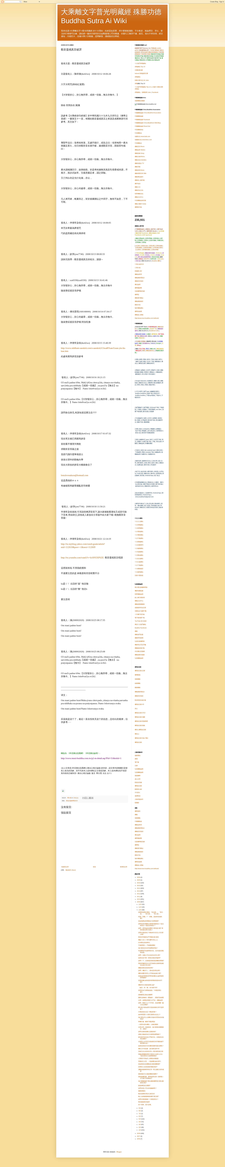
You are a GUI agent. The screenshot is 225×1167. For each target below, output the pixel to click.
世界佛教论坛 (139, 193)
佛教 (143, 350)
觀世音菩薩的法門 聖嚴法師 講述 (148, 937)
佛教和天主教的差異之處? (146, 985)
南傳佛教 (137, 683)
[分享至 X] (88, 798)
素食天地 (137, 305)
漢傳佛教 (137, 679)
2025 (139, 880)
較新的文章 (65, 867)
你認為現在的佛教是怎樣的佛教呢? (149, 1064)
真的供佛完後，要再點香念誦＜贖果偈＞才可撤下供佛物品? (151, 1077)
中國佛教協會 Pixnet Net (142, 126)
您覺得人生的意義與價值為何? (147, 1067)
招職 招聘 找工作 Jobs (142, 80)
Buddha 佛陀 (156, 261)
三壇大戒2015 (139, 264)
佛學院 (137, 294)
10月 (140, 910)
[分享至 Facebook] (90, 798)
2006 (139, 1139)
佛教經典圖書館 (153, 52)
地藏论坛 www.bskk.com (142, 136)
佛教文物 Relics (140, 156)
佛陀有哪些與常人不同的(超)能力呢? (149, 973)
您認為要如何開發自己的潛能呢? (148, 921)
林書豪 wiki (138, 271)
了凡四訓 (152, 50)
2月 (140, 1127)
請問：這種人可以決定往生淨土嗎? (149, 955)
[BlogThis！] (85, 798)
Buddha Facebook (140, 628)
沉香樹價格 (159, 246)
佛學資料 (137, 811)
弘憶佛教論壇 (139, 658)
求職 (136, 83)
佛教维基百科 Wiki (140, 173)
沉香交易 (151, 246)
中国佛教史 (138, 143)
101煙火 (137, 792)
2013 (139, 891)
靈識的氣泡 (141, 1091)
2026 (139, 877)
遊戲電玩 (137, 755)
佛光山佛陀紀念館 (140, 729)
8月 (140, 1111)
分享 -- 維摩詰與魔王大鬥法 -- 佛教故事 (150, 1000)
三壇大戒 (137, 267)
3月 (140, 1124)
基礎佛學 (137, 775)
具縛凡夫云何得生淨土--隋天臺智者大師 (150, 1051)
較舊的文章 (123, 867)
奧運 (136, 759)
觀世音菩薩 (138, 782)
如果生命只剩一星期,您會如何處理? (149, 958)
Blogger (119, 1152)
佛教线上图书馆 (140, 180)
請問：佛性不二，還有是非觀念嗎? (149, 970)
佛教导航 (137, 167)
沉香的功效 (144, 246)
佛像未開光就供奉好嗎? (145, 968)
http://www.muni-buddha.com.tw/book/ (147, 318)
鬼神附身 (137, 796)
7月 (140, 1113)
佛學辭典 (137, 675)
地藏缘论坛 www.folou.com (143, 140)
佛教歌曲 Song (139, 153)
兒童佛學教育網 (140, 291)
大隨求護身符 (139, 799)
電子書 (137, 762)
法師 (136, 765)
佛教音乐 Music (139, 146)
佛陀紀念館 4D (139, 704)
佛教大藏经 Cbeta (140, 204)
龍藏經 (137, 803)
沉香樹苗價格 (147, 247)
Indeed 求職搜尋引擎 (141, 73)
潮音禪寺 (147, 259)
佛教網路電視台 (140, 278)
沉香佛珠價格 (146, 249)
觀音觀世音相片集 (140, 700)
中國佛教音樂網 (146, 54)
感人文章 (137, 779)
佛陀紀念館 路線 (140, 725)
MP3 (139, 545)
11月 (140, 907)
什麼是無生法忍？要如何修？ (147, 1012)
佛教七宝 (137, 187)
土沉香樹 (138, 249)
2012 (139, 894)
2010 (139, 899)
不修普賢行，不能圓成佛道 (146, 945)
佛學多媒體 (144, 52)
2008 (139, 1133)
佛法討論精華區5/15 (72, 800)
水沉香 (137, 246)
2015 (139, 885)
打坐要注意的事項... (144, 942)
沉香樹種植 (138, 247)
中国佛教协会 (139, 129)
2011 (139, 896)
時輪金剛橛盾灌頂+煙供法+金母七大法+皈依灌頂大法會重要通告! (150, 1055)
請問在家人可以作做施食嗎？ (147, 1088)
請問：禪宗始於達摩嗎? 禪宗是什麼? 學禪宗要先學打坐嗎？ (150, 929)
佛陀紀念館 (138, 742)
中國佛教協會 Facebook (142, 119)
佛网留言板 (138, 207)
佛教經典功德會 (140, 655)
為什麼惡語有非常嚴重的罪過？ (148, 948)
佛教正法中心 (139, 197)
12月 (140, 904)
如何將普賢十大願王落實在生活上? (149, 1014)
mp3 (140, 611)
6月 (140, 1116)
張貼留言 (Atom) (71, 870)
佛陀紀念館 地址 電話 (141, 738)
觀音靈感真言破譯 (144, 1102)
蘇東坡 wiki (138, 789)
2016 (139, 883)
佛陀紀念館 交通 (140, 671)
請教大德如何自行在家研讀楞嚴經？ (149, 1034)
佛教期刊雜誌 (139, 298)
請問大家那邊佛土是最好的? (147, 1031)
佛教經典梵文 (150, 350)
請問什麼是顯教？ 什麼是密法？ (148, 1099)
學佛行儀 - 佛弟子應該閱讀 (146, 1021)
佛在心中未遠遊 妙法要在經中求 (148, 1049)
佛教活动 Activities (140, 160)
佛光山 (137, 734)
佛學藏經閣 (138, 288)
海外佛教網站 (139, 308)
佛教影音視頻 (139, 281)
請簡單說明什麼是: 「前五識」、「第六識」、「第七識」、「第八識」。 (150, 913)
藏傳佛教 (137, 687)
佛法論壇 (137, 284)
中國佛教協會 (139, 116)
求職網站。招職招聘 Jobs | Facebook (146, 92)
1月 (140, 1130)
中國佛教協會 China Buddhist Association (148, 113)
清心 (136, 708)
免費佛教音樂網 (140, 101)
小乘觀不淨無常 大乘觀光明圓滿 (148, 1058)
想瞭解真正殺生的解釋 (145, 995)
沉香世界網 (154, 249)
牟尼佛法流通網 (140, 651)
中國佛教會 (138, 821)
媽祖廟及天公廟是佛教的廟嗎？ (148, 1074)
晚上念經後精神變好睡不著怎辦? (148, 1096)
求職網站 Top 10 (140, 67)
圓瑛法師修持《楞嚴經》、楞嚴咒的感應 (151, 997)
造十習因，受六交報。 (145, 1104)
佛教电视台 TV (139, 163)
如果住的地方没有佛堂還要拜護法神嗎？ (151, 1046)
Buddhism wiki (154, 331)
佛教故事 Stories (140, 150)
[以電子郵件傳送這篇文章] (83, 798)
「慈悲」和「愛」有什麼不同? (147, 987)
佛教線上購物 (139, 315)
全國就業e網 (139, 70)
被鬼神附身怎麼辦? (144, 1085)
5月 (140, 1119)
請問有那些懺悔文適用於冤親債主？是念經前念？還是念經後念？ (151, 924)
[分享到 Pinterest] (92, 798)
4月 (140, 1122)
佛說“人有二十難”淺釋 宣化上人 (148, 940)
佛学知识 (137, 183)
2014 (139, 888)
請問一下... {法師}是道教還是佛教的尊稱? (151, 960)
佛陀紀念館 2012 (140, 713)
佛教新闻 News (139, 170)
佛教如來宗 (138, 274)
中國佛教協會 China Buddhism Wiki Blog (148, 123)
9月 (140, 1108)
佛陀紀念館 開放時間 (141, 721)
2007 (139, 1136)
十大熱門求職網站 (140, 63)
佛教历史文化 (139, 190)
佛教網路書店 (139, 301)
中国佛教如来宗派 (140, 200)
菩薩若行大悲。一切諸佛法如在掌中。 (150, 1061)
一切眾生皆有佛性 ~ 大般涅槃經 (148, 1024)
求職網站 (137, 77)
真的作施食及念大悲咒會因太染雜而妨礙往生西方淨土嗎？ (151, 964)
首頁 (94, 867)
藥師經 (157, 50)
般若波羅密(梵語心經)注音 (146, 1094)
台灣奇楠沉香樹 (158, 247)
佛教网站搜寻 (139, 177)
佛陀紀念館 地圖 (140, 717)
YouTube (140, 621)
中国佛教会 (138, 133)
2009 (139, 902)
